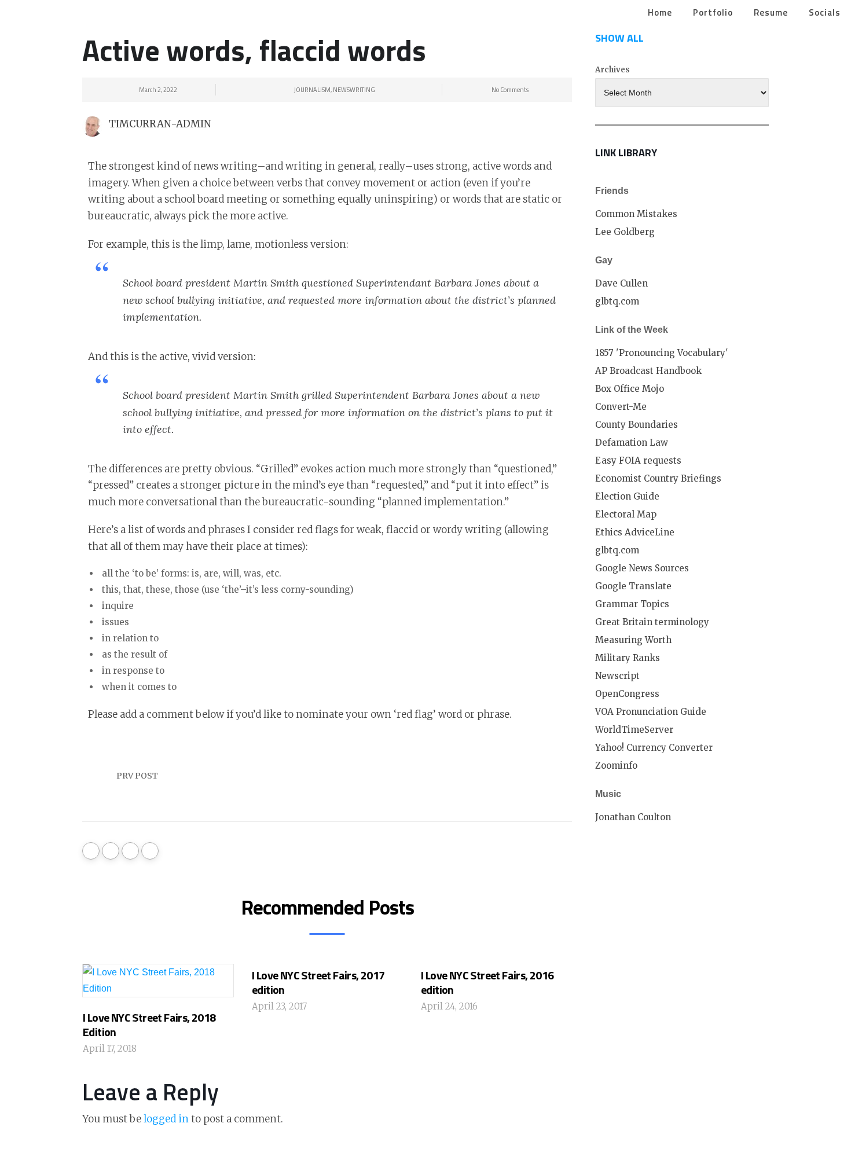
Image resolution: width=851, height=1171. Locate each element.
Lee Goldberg (625, 231)
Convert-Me (621, 406)
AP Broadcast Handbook (648, 370)
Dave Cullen (621, 283)
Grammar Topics (632, 604)
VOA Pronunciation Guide (650, 711)
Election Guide (627, 496)
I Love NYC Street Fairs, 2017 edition (318, 982)
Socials (825, 12)
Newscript (617, 675)
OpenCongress (627, 693)
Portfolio (713, 12)
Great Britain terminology (652, 621)
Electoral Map (625, 514)
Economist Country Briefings (658, 478)
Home (660, 12)
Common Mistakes (636, 213)
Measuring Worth (633, 639)
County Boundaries (636, 424)
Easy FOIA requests (638, 460)
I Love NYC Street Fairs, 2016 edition (487, 982)
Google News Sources (642, 568)
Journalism (312, 89)
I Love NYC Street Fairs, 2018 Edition (149, 1024)
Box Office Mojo (629, 388)
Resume (771, 12)
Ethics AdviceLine (634, 532)
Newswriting (354, 89)
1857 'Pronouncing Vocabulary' (661, 352)
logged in (166, 1119)
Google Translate (633, 586)
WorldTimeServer (634, 729)
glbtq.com (617, 301)
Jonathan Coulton (633, 817)
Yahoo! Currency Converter (654, 747)
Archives (612, 70)
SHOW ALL (619, 38)
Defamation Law (631, 442)
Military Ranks (627, 657)
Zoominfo (616, 765)
